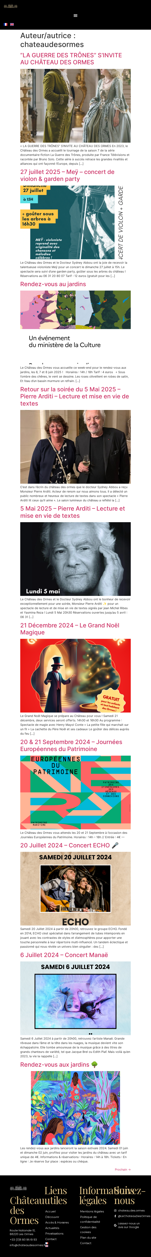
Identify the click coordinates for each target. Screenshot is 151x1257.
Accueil (50, 1211)
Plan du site (88, 1237)
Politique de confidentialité (90, 1219)
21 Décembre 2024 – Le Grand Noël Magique (69, 629)
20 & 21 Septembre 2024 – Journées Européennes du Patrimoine (71, 745)
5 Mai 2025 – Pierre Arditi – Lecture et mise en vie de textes (72, 512)
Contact (51, 1239)
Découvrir (52, 1217)
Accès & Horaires (57, 1222)
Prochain (123, 1169)
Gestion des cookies (88, 1229)
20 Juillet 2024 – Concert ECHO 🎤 (69, 845)
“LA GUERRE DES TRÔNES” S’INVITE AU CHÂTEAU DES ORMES (71, 59)
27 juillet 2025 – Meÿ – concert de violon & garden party (67, 175)
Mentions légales (92, 1211)
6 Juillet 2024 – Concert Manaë (64, 955)
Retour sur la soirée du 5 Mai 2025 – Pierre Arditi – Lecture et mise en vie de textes (74, 396)
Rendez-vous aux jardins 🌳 (59, 1064)
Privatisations (54, 1233)
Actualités (52, 1228)
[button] (76, 16)
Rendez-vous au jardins (53, 284)
